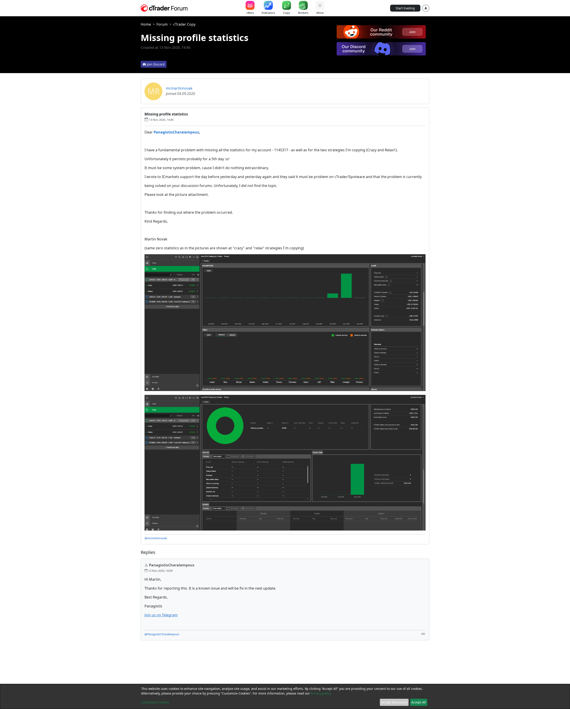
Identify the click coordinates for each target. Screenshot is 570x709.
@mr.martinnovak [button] (156, 538)
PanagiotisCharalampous (176, 132)
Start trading (405, 8)
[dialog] (285, 696)
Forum (162, 24)
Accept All (418, 702)
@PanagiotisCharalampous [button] (162, 634)
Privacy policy (321, 693)
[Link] (423, 634)
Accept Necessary (394, 702)
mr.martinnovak (179, 88)
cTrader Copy (184, 24)
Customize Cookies (155, 702)
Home (146, 24)
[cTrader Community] (164, 7)
